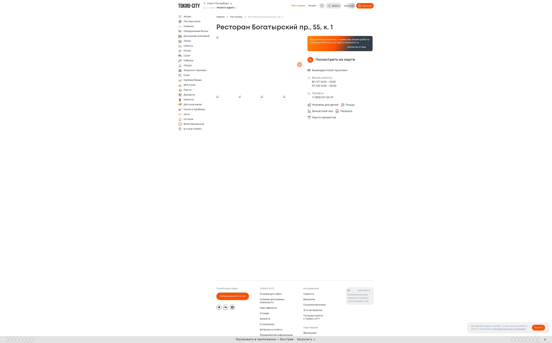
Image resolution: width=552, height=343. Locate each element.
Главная (220, 17)
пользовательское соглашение (509, 329)
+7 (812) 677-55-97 (323, 97)
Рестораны (236, 17)
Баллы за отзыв (356, 47)
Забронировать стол (233, 296)
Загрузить (304, 339)
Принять (538, 327)
